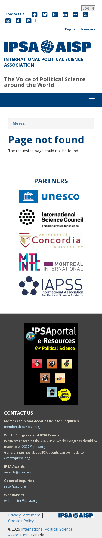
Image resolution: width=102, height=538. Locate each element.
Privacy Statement (24, 515)
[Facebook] (34, 14)
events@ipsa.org (17, 458)
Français (87, 29)
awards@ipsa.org (17, 472)
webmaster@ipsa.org (20, 500)
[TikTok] (18, 20)
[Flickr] (75, 14)
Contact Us (14, 14)
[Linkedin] (65, 14)
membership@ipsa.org (22, 426)
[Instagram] (55, 14)
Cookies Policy (21, 520)
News (19, 123)
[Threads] (8, 20)
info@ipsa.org (15, 486)
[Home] (47, 40)
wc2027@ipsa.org (31, 446)
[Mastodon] (29, 20)
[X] (85, 14)
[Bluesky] (44, 14)
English (71, 29)
